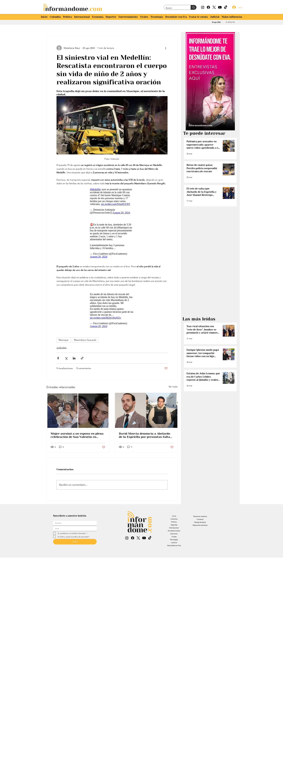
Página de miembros (200, 525)
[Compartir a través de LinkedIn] (74, 358)
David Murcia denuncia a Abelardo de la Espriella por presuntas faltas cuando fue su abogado (145, 435)
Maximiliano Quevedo (85, 339)
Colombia (174, 519)
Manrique (63, 339)
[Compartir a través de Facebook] (58, 358)
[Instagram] (203, 7)
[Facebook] (208, 7)
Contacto (200, 519)
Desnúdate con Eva (174, 545)
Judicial (174, 542)
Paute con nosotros (200, 516)
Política (174, 522)
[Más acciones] (166, 48)
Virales (174, 537)
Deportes (174, 525)
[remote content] (112, 201)
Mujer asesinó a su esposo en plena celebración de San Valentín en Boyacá (77, 435)
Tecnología (174, 540)
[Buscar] (193, 7)
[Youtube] (220, 7)
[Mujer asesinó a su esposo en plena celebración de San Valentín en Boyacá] (78, 410)
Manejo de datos (200, 522)
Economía (174, 534)
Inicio (174, 516)
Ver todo (173, 386)
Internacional (174, 528)
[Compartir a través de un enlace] (82, 358)
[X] (214, 7)
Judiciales (61, 347)
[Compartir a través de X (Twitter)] (66, 358)
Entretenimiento (174, 531)
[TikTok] (226, 7)
